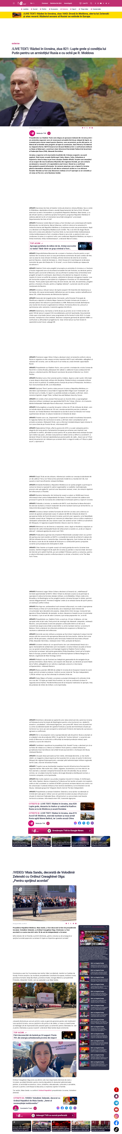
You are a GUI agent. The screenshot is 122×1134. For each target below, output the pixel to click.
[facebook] (84, 128)
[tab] (86, 927)
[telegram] (89, 128)
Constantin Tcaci (26, 1108)
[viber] (92, 128)
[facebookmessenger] (82, 128)
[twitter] (87, 128)
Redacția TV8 (41, 133)
